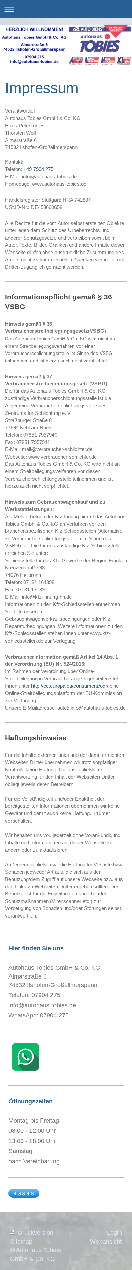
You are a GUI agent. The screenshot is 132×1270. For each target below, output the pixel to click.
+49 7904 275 (38, 169)
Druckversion (35, 1232)
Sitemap (21, 1241)
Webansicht (106, 1241)
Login (114, 1232)
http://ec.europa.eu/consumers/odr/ (69, 686)
